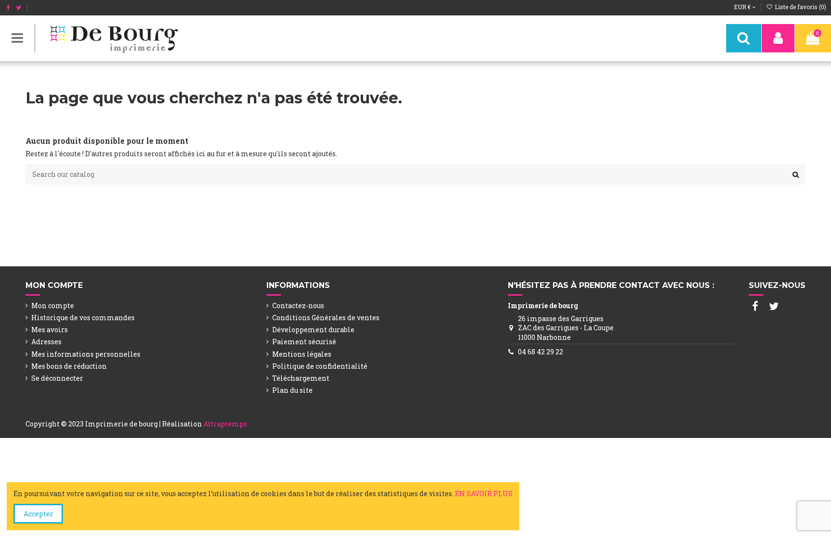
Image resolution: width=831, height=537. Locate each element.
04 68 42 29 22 (540, 351)
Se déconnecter (57, 378)
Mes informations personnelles (85, 354)
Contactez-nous (298, 305)
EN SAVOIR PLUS (484, 493)
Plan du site (292, 390)
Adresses (46, 341)
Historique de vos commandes (83, 317)
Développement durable (313, 329)
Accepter (38, 513)
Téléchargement (300, 378)
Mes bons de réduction (69, 366)
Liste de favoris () (799, 7)
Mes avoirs (49, 329)
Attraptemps (225, 423)
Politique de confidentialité (319, 366)
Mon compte (52, 305)
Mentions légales (301, 354)
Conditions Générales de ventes (325, 317)
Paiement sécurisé (304, 341)
